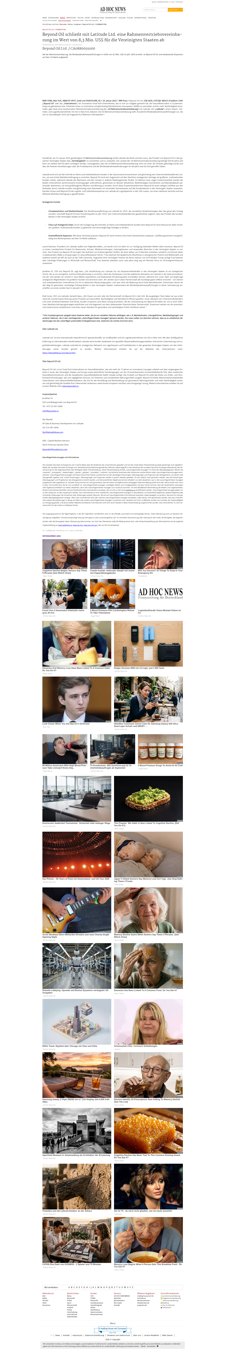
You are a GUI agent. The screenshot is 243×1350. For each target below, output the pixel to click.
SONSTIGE (152, 18)
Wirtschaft (71, 1298)
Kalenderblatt (72, 1316)
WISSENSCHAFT (111, 18)
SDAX (44, 1303)
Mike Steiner (167, 1335)
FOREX (93, 1298)
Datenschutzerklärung (94, 1335)
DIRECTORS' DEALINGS (91, 20)
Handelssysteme (96, 1303)
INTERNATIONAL (140, 18)
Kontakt (117, 1305)
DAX (44, 1296)
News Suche (173, 10)
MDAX (44, 1298)
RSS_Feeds (118, 1303)
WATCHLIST (179, 2)
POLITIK (80, 18)
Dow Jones (46, 1305)
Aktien (92, 1307)
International (72, 1314)
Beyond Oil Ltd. (48, 30)
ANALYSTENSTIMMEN (64, 20)
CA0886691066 (60, 30)
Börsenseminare (96, 1314)
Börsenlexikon (51, 1287)
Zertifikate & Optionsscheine (96, 1311)
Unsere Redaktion (151, 1335)
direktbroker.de (143, 1303)
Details (143, 1346)
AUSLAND (122, 18)
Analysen (77, 24)
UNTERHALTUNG (97, 18)
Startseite (63, 24)
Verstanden (151, 1346)
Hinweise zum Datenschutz (118, 1335)
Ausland (70, 1307)
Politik (69, 1300)
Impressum (77, 1335)
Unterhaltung (72, 1312)
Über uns (137, 1335)
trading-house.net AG (145, 1296)
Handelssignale (96, 1305)
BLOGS (154, 2)
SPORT (87, 18)
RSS (172, 2)
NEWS (44, 18)
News (57, 1335)
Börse (70, 24)
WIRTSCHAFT (71, 18)
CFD (92, 1296)
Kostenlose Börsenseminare (143, 1299)
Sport (69, 1303)
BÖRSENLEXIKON (163, 2)
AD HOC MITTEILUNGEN (49, 20)
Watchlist (117, 1298)
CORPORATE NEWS (78, 20)
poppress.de (142, 1305)
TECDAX (45, 1300)
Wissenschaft (72, 1305)
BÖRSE (62, 18)
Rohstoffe (94, 1300)
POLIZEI (130, 18)
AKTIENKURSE (53, 18)
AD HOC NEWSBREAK (122, 1296)
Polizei (69, 1310)
